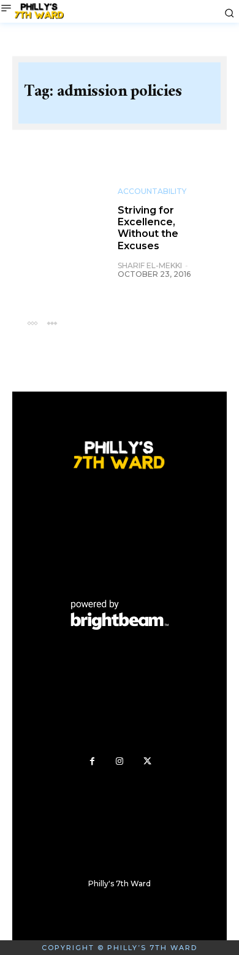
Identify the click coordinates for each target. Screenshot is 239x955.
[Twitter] (147, 761)
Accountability (152, 191)
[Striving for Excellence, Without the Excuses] (65, 216)
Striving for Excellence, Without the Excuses (148, 228)
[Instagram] (120, 761)
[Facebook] (92, 761)
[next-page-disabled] (51, 322)
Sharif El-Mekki (150, 265)
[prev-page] (32, 322)
